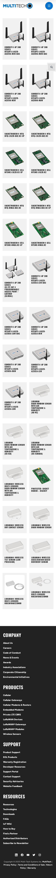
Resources (8, 804)
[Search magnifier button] (51, 67)
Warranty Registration (14, 762)
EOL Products (10, 757)
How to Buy (9, 828)
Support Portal (10, 771)
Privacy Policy (10, 865)
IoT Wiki (7, 824)
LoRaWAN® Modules (13, 729)
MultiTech (46, 862)
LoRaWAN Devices (12, 719)
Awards (7, 662)
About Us (8, 643)
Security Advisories (13, 781)
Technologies (10, 809)
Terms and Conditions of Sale (31, 865)
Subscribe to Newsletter (16, 843)
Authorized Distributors (15, 838)
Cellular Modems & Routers (17, 705)
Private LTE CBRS (12, 714)
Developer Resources (14, 766)
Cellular (7, 695)
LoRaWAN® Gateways (14, 724)
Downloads (9, 814)
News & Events (11, 657)
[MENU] (49, 6)
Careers (7, 648)
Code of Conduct (12, 652)
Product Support (11, 752)
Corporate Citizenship (14, 672)
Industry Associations (14, 667)
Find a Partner (10, 833)
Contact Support (11, 776)
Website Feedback (12, 786)
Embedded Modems (13, 709)
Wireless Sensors (12, 734)
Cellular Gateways (12, 700)
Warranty (31, 868)
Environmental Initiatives (16, 677)
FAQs (6, 819)
